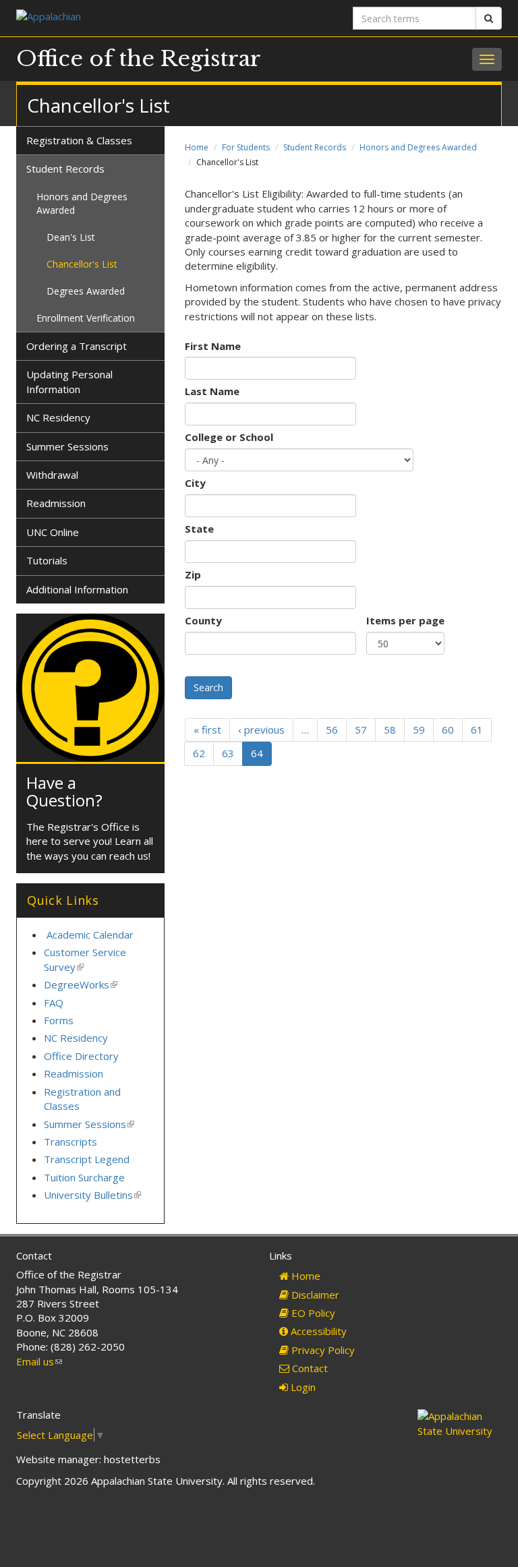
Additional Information (77, 589)
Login (302, 1387)
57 (361, 729)
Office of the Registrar (138, 58)
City (195, 483)
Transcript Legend (87, 1159)
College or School (229, 437)
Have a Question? (64, 791)
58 (390, 729)
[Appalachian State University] (132, 17)
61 (477, 729)
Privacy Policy (322, 1350)
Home (196, 147)
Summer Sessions (67, 446)
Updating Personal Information (69, 381)
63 (228, 753)
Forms (59, 1020)
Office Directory (81, 1056)
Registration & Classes (79, 140)
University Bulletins (92, 1195)
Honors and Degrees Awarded (418, 147)
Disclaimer (314, 1294)
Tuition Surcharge (84, 1177)
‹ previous (261, 729)
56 (332, 729)
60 (448, 729)
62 (199, 753)
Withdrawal (52, 474)
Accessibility (317, 1331)
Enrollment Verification (85, 318)
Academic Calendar (90, 934)
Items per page (405, 620)
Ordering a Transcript (76, 346)
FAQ (53, 1002)
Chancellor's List (82, 264)
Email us (39, 1361)
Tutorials (46, 560)
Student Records (314, 147)
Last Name (212, 391)
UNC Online (52, 532)
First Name (213, 346)
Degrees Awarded (86, 291)
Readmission (56, 503)
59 (419, 729)
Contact (308, 1368)
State (199, 528)
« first (207, 729)
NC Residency (58, 417)
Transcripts (70, 1141)
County (203, 620)
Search (208, 687)
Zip (193, 574)
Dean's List (71, 237)
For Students (246, 147)
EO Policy (312, 1313)
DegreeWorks (80, 984)
